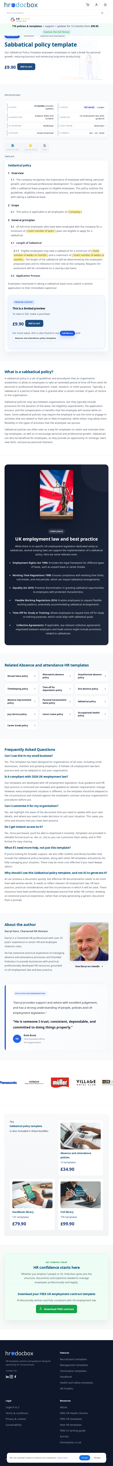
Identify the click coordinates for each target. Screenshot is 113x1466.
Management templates (74, 1365)
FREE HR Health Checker (74, 1413)
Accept (85, 1458)
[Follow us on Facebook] (15, 1377)
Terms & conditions (17, 1413)
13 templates (75, 1161)
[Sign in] (96, 5)
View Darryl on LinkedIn (87, 966)
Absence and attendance (52, 35)
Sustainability (13, 1424)
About (63, 1407)
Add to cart (26, 66)
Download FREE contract (58, 1309)
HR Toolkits (66, 1388)
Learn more (62, 1458)
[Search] (102, 12)
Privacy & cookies (16, 1419)
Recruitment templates (73, 1359)
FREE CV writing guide (72, 1430)
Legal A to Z (12, 1407)
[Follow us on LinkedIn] (8, 1377)
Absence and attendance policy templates (35, 338)
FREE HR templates (71, 1419)
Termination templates (73, 1371)
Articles (64, 1436)
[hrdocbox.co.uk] (44, 4)
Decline (97, 1458)
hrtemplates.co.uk (70, 1442)
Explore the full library (56, 32)
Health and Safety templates (76, 1382)
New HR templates (71, 1424)
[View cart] (87, 5)
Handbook (29, 35)
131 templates (23, 1218)
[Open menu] (105, 5)
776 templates (68, 1218)
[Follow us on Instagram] (12, 1377)
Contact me (11, 1370)
